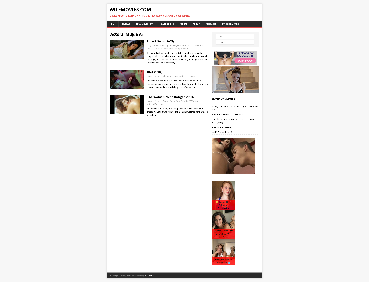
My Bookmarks (230, 24)
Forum (183, 24)
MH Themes (149, 275)
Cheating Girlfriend (177, 45)
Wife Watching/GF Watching (188, 101)
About (196, 24)
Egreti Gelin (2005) (160, 41)
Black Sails (230, 132)
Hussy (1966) (226, 127)
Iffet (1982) (154, 72)
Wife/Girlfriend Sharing (157, 104)
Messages (211, 24)
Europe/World (181, 48)
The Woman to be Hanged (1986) (171, 97)
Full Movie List (144, 24)
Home (113, 24)
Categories (167, 24)
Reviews (126, 24)
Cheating (164, 45)
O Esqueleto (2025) (237, 114)
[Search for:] (235, 36)
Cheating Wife (178, 76)
